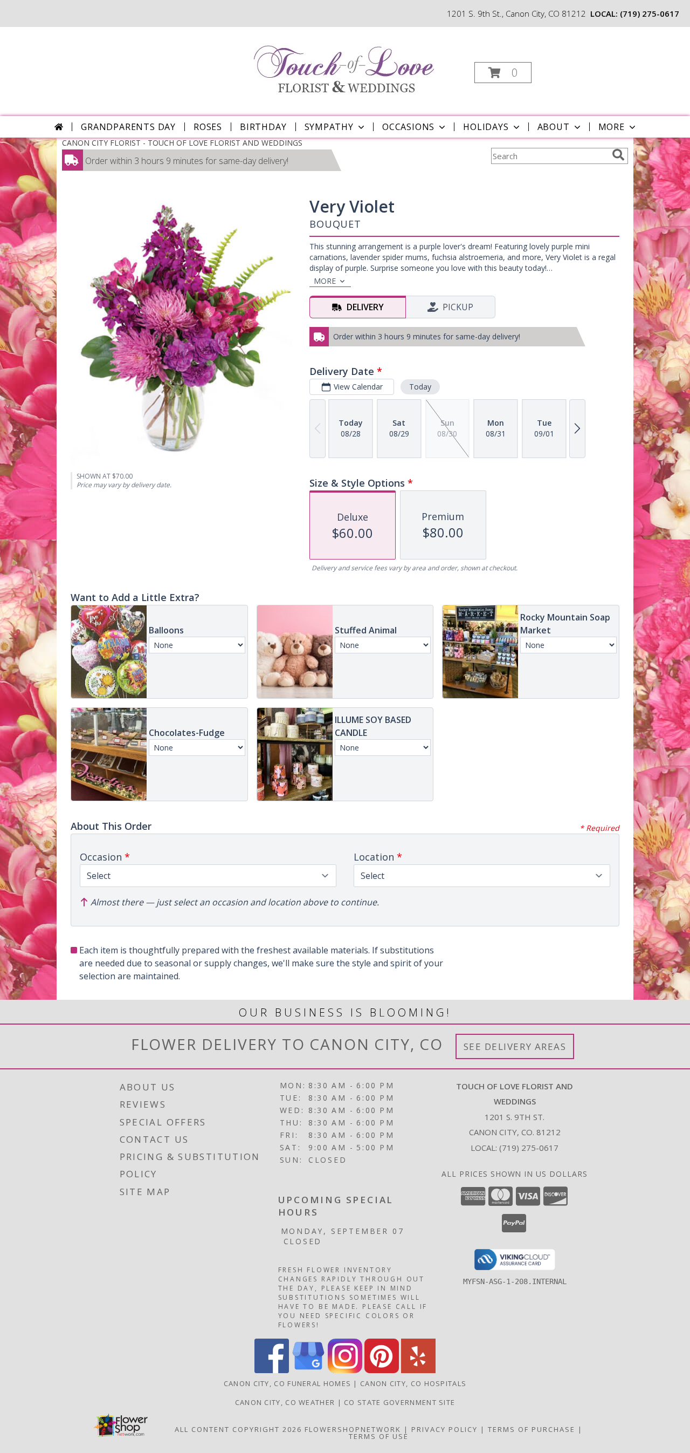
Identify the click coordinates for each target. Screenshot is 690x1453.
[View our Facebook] (271, 1370)
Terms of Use (379, 1436)
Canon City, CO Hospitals (413, 1383)
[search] (618, 154)
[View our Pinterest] (381, 1370)
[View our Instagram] (345, 1370)
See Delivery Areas (515, 1046)
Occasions (408, 127)
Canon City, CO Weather (285, 1402)
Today (420, 386)
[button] (503, 72)
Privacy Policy (444, 1429)
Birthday (263, 127)
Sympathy (329, 127)
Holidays (485, 127)
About (553, 127)
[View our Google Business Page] (308, 1370)
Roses (208, 127)
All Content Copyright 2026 (238, 1429)
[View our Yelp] (418, 1370)
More (611, 127)
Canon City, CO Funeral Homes (287, 1383)
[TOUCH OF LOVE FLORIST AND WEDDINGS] (344, 63)
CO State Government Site (399, 1402)
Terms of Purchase (531, 1429)
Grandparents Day (128, 127)
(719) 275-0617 (649, 13)
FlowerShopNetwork (353, 1429)
